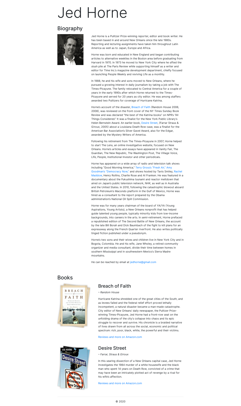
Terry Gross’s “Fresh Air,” (150, 167)
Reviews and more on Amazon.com (120, 337)
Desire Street (149, 122)
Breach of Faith (140, 107)
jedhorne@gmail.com (143, 262)
